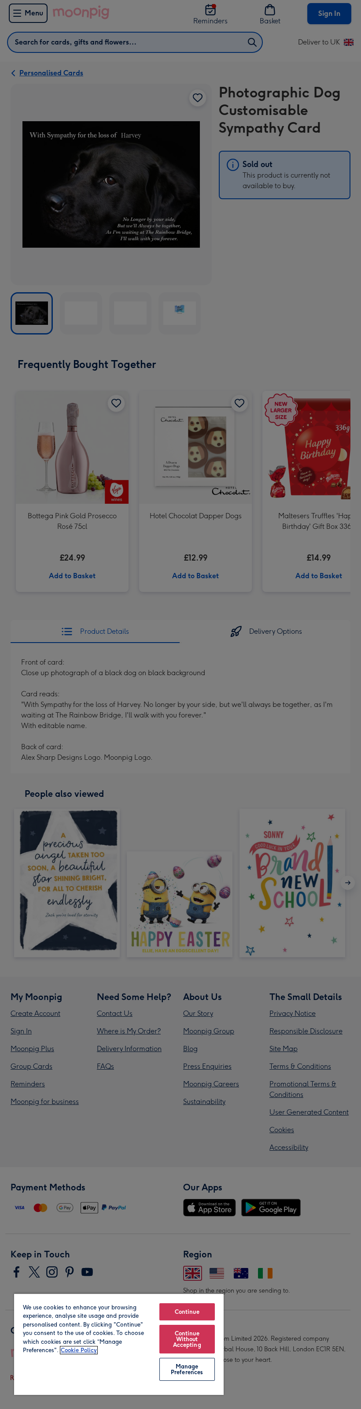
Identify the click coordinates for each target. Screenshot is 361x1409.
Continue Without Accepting (187, 1339)
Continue (187, 1312)
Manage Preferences (187, 1369)
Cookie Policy (79, 1350)
